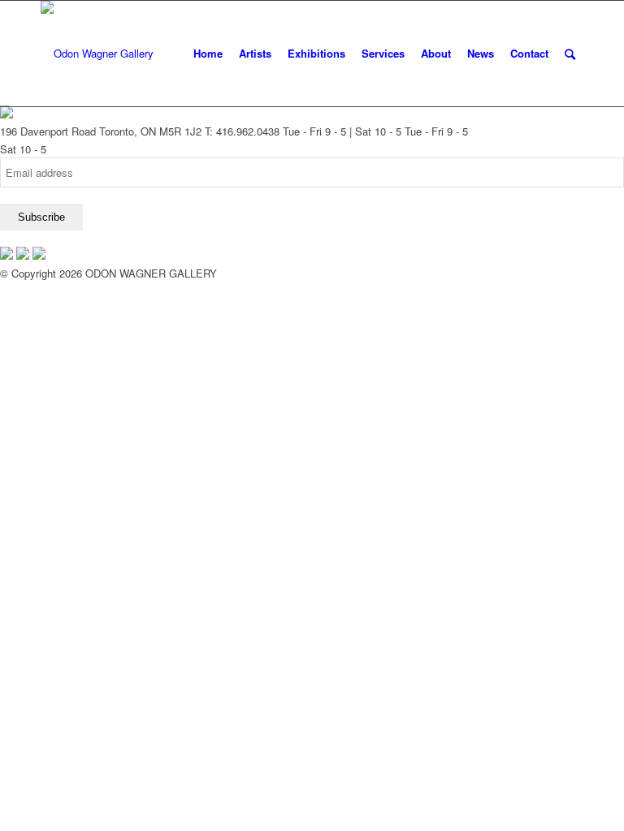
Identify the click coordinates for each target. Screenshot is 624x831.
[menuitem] (208, 53)
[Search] (570, 53)
